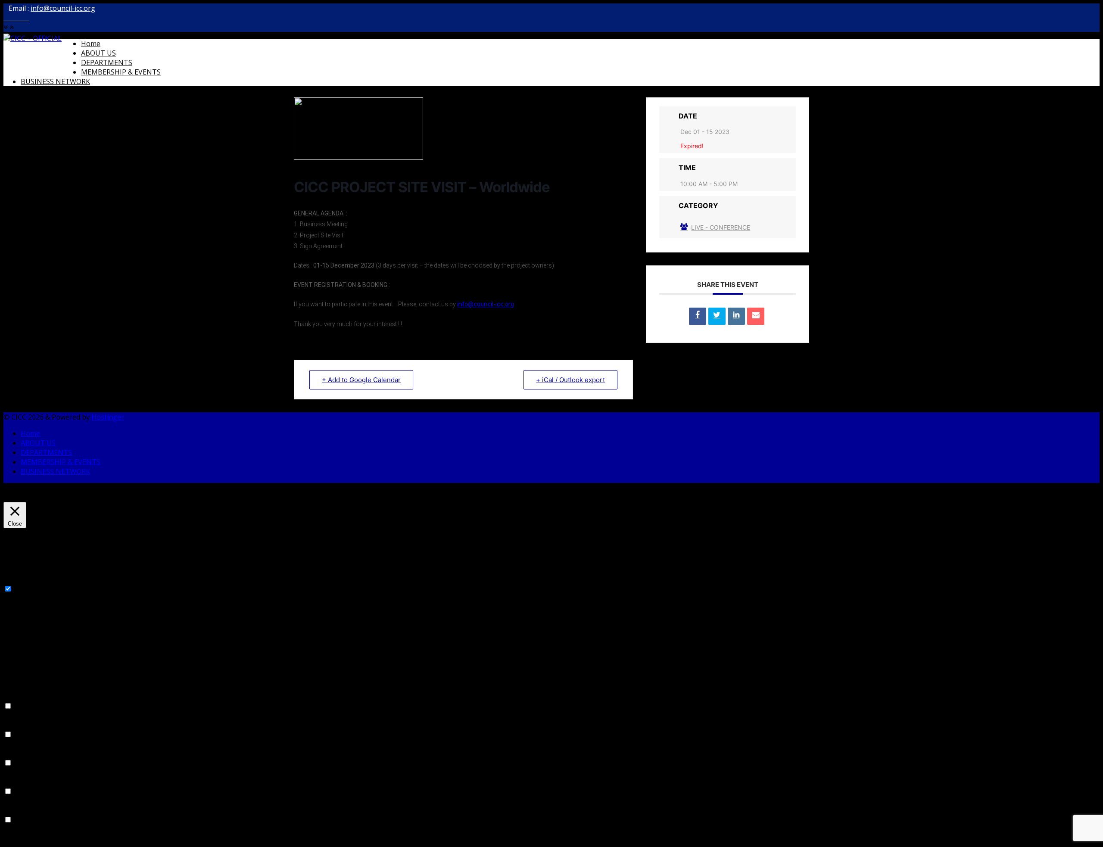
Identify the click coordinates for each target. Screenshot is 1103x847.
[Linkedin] (736, 316)
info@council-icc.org (63, 8)
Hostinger (107, 417)
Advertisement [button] (26, 782)
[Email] (755, 316)
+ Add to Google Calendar (361, 380)
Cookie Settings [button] (28, 497)
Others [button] (14, 810)
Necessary (30, 589)
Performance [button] (24, 725)
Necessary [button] (20, 579)
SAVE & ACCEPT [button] (28, 839)
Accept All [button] (71, 497)
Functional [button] (20, 696)
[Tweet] (717, 316)
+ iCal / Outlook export (570, 380)
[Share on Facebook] (697, 316)
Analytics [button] (17, 753)
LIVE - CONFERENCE (720, 227)
